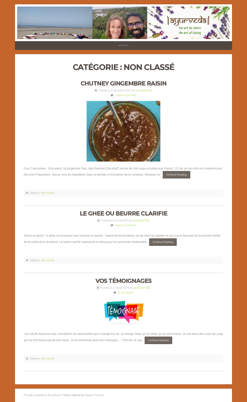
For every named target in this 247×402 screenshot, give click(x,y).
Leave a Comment (126, 95)
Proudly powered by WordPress (42, 395)
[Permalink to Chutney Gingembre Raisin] (123, 131)
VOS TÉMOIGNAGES (123, 280)
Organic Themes (94, 395)
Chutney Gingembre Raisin (123, 83)
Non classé (47, 192)
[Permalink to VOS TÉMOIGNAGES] (123, 312)
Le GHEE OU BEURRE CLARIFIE (123, 213)
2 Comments (125, 292)
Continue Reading (178, 175)
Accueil (124, 45)
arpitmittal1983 (143, 90)
